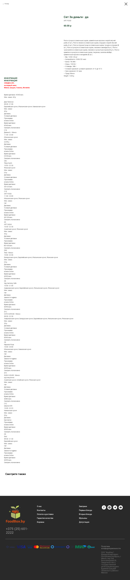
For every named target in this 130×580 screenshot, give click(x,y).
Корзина (40, 522)
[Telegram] (115, 509)
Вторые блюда (85, 514)
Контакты (41, 510)
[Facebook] (104, 509)
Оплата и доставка (45, 514)
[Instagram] (109, 509)
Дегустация (84, 522)
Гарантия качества (45, 518)
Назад (6, 4)
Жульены (83, 518)
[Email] (121, 509)
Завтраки (83, 506)
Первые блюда (85, 510)
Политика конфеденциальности (111, 547)
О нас (39, 506)
